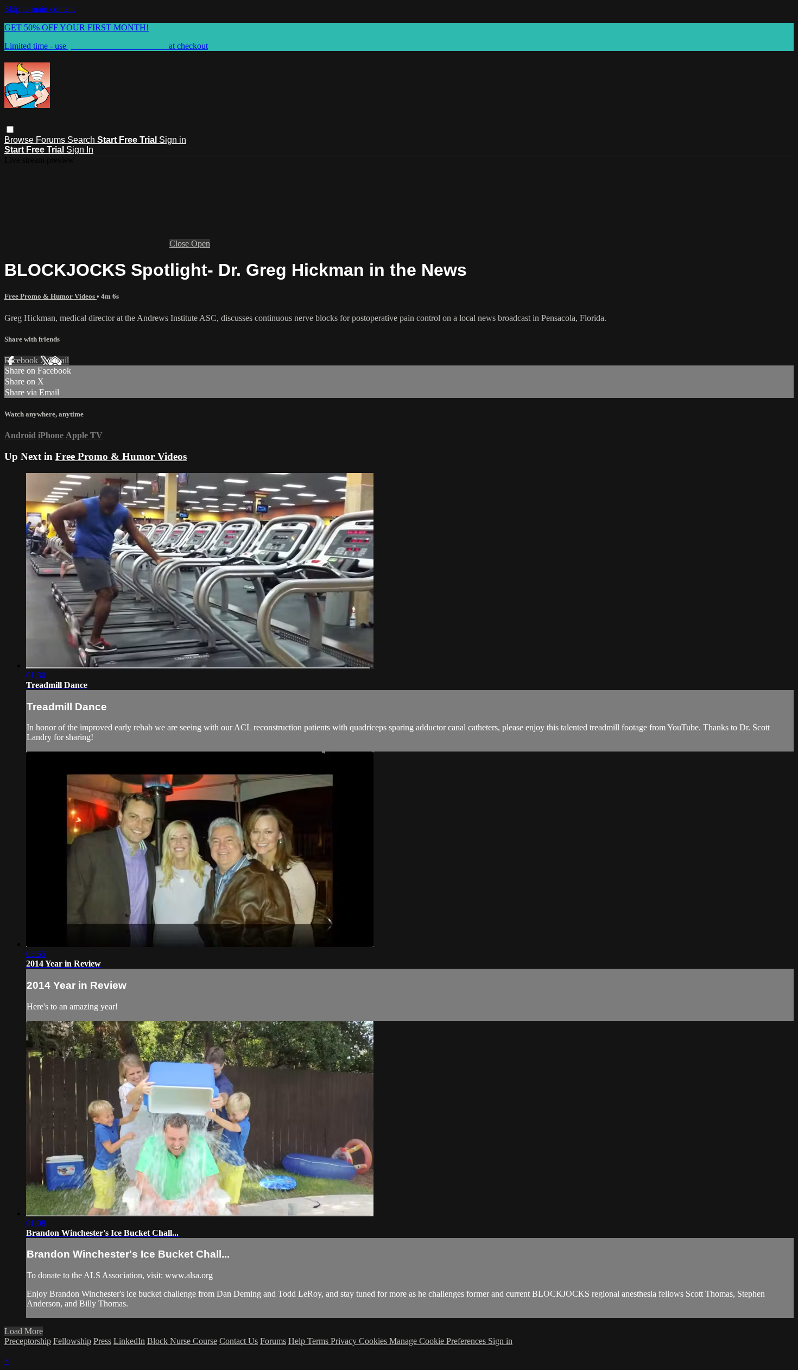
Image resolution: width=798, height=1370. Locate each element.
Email (59, 360)
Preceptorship (27, 1341)
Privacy (345, 1341)
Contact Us (238, 1341)
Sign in (172, 139)
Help (297, 1341)
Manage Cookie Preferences (438, 1341)
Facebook (22, 360)
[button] (10, 129)
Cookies (374, 1341)
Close (180, 243)
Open (200, 243)
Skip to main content (39, 9)
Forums (51, 139)
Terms (319, 1341)
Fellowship (72, 1341)
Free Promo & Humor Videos (50, 296)
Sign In (79, 149)
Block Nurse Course (182, 1341)
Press (102, 1341)
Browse (20, 139)
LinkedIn (129, 1341)
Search (82, 139)
